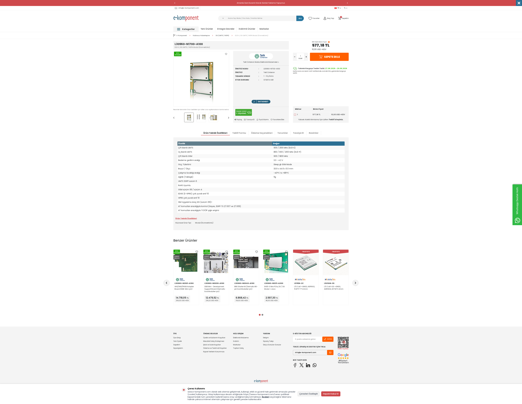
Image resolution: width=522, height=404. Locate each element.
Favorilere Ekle (278, 119)
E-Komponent (182, 35)
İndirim (236, 341)
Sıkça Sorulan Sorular (272, 345)
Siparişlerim (178, 348)
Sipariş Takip (268, 341)
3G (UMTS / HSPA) (222, 36)
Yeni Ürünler (207, 28)
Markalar (264, 28)
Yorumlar (282, 133)
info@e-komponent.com (188, 8)
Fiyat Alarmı (264, 119)
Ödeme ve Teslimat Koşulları (215, 348)
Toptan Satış (238, 348)
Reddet (265, 397)
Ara (300, 18)
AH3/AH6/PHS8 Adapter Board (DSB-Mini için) (184, 287)
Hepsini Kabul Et (331, 393)
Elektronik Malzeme (240, 338)
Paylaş (239, 119)
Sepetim (176, 345)
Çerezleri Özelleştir (308, 393)
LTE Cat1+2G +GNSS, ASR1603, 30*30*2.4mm (333, 287)
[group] (201, 79)
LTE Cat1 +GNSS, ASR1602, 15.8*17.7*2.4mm (304, 287)
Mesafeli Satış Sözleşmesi (213, 341)
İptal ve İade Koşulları (212, 345)
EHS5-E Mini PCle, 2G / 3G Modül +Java (274, 287)
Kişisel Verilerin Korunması (213, 351)
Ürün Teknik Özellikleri (215, 133)
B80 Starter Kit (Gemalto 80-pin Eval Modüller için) (246, 287)
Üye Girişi (177, 338)
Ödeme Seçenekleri (261, 133)
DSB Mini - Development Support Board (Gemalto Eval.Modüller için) (214, 289)
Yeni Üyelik (177, 341)
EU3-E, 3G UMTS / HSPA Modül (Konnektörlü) (251, 36)
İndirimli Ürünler (247, 28)
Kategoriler (188, 29)
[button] (174, 3)
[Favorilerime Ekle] (196, 252)
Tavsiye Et (250, 119)
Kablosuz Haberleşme (201, 36)
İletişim (266, 338)
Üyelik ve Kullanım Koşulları (214, 338)
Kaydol (329, 339)
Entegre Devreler (225, 28)
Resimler (314, 133)
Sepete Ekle (332, 57)
